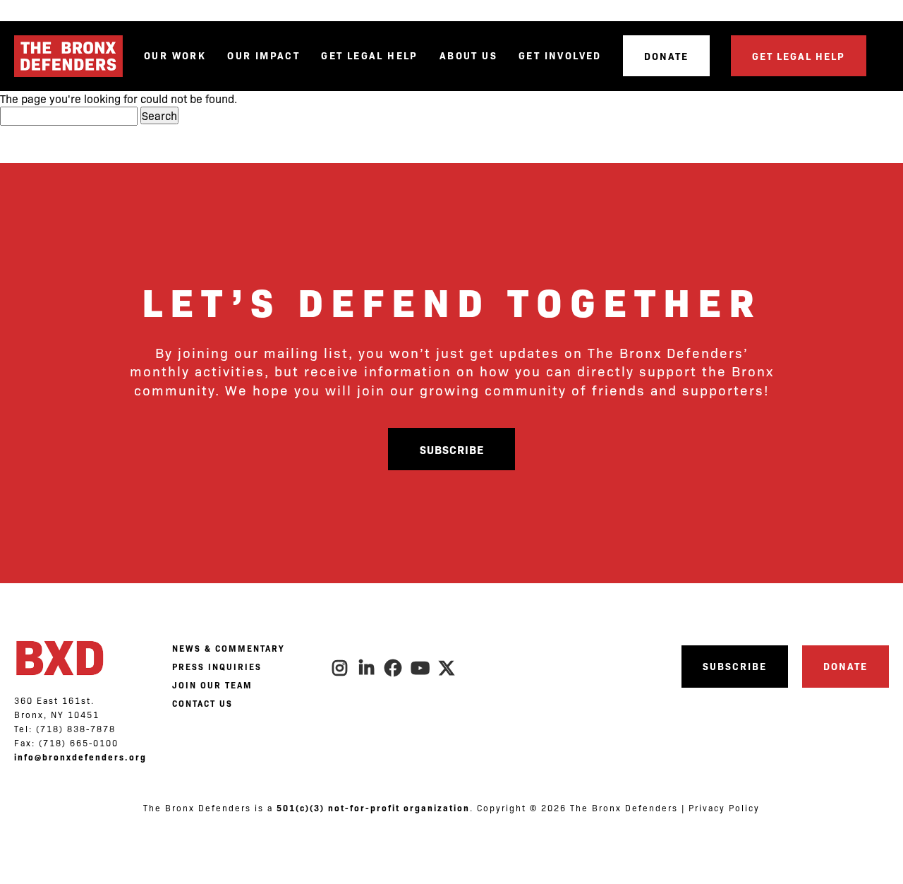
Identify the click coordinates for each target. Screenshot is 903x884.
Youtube (420, 668)
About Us (468, 55)
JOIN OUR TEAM (212, 685)
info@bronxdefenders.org (80, 757)
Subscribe (452, 449)
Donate (666, 56)
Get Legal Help (369, 55)
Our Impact (263, 55)
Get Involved (560, 55)
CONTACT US (202, 703)
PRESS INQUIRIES (217, 666)
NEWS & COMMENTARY (228, 648)
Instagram (340, 668)
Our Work (175, 55)
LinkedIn (367, 668)
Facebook (393, 668)
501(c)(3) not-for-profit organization (373, 807)
